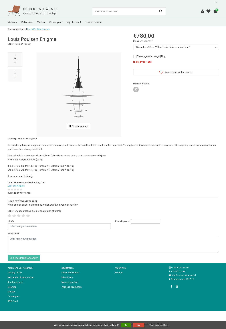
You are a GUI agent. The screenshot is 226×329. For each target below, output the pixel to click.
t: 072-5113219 (178, 271)
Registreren (67, 268)
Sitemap (12, 287)
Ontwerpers (14, 296)
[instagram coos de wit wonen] (177, 286)
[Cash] (93, 314)
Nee (139, 325)
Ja (126, 325)
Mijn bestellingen (70, 272)
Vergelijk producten (71, 287)
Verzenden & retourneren (21, 277)
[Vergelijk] (216, 2)
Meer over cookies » (159, 325)
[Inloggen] (202, 11)
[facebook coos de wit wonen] (171, 286)
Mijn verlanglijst (69, 282)
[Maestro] (132, 314)
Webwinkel (120, 268)
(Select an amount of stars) (34, 211)
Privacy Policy (15, 272)
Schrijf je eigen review (19, 44)
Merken (12, 291)
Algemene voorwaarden (20, 268)
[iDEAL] (103, 314)
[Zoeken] (161, 11)
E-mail (122, 221)
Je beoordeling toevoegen (24, 258)
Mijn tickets (67, 277)
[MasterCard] (113, 314)
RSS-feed (13, 301)
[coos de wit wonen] (14, 11)
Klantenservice (15, 282)
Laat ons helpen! (16, 186)
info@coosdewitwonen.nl (184, 275)
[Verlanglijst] (208, 11)
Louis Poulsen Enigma (38, 29)
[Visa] (123, 314)
